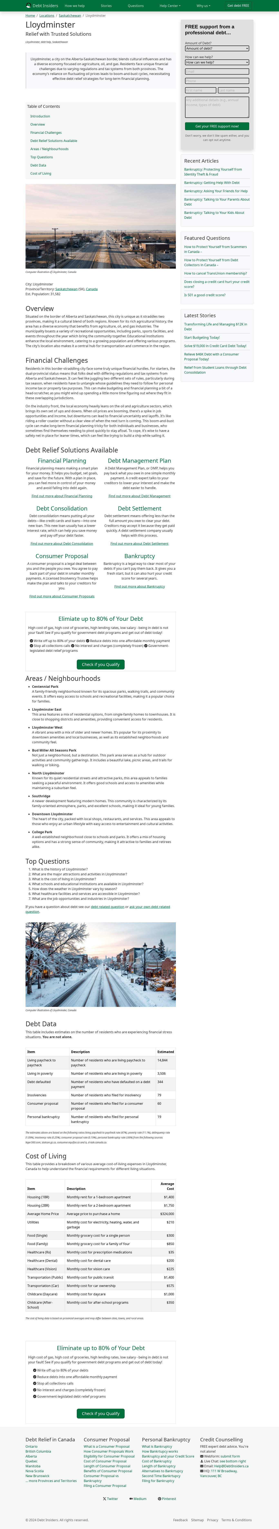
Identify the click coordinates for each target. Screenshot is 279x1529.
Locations (46, 15)
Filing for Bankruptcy (158, 1481)
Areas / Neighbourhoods (49, 149)
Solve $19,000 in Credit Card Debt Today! (215, 346)
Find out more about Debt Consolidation (62, 543)
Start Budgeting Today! (202, 337)
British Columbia (38, 1451)
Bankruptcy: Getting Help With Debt (212, 182)
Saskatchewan (70, 15)
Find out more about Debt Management (140, 496)
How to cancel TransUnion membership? (215, 273)
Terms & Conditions (236, 1520)
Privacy (212, 1520)
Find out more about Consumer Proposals (62, 596)
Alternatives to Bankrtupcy (162, 1471)
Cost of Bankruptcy (157, 1461)
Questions (136, 5)
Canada (92, 289)
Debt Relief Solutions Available (53, 140)
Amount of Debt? (198, 43)
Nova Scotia (35, 1471)
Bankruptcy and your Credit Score (168, 1456)
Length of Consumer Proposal (107, 1466)
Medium (139, 1499)
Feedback (180, 1520)
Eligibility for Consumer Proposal (109, 1456)
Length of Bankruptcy (158, 1466)
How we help (75, 5)
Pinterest (168, 1499)
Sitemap (197, 1520)
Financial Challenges (46, 132)
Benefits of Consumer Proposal (108, 1471)
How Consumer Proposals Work (108, 1451)
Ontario (32, 1446)
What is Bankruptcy (157, 1446)
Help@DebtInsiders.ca (231, 1466)
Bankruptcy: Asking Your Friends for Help (216, 191)
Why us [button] (202, 5)
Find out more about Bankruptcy (139, 586)
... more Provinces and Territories (51, 1481)
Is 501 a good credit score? (204, 295)
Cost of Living (40, 173)
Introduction (40, 116)
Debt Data (38, 165)
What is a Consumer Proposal (106, 1446)
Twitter (112, 1499)
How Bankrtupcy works (160, 1451)
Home (30, 15)
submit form (230, 1456)
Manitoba (33, 1466)
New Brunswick (37, 1476)
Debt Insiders (45, 5)
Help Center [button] (169, 5)
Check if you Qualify (100, 664)
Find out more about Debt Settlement (139, 543)
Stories (106, 5)
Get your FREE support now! (217, 126)
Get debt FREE (238, 5)
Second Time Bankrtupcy (161, 1476)
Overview (37, 124)
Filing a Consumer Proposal (105, 1485)
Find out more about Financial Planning (62, 496)
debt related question (107, 907)
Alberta (31, 1456)
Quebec (32, 1461)
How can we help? (199, 57)
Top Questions (41, 157)
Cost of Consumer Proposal (105, 1461)
